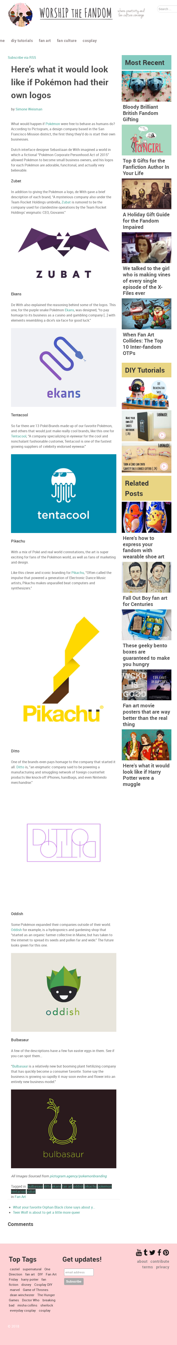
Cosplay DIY (43, 1284)
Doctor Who (31, 1300)
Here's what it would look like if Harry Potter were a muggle (146, 774)
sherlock (46, 1305)
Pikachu (77, 572)
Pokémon (53, 123)
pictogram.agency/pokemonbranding (78, 1176)
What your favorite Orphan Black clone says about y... (54, 1207)
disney (26, 1284)
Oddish (16, 929)
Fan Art (20, 1196)
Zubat (66, 202)
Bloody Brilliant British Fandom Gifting (140, 113)
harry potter (29, 1279)
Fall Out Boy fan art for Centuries (145, 600)
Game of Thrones (35, 1290)
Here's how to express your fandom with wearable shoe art (143, 547)
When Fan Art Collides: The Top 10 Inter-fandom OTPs (143, 343)
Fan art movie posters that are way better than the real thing (146, 714)
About (142, 1261)
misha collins (27, 1305)
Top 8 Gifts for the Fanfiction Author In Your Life (146, 167)
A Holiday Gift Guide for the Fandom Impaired (146, 220)
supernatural (32, 1269)
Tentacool (18, 436)
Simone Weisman (29, 109)
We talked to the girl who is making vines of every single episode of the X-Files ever (146, 280)
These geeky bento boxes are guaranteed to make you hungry (146, 654)
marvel (15, 1290)
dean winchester (22, 1295)
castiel (15, 1269)
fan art (30, 1274)
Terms (147, 1266)
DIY (40, 1274)
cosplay (45, 1310)
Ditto (20, 767)
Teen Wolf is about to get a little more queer (46, 1212)
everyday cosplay (23, 1310)
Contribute (159, 1261)
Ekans (69, 310)
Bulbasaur (20, 1066)
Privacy (162, 1266)
